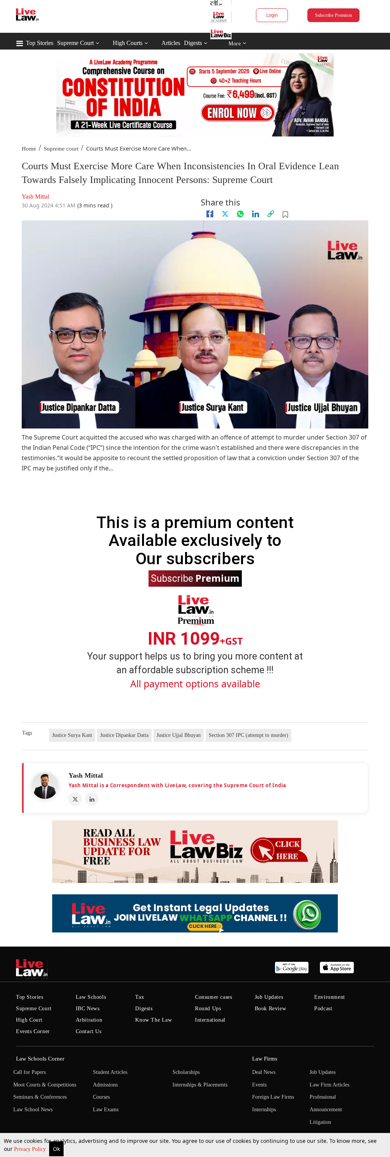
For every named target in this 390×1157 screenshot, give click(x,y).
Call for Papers (29, 1072)
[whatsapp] (240, 213)
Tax (139, 997)
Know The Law (153, 1020)
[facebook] (209, 213)
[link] (270, 213)
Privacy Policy (30, 1149)
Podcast (323, 1008)
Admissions (105, 1085)
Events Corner (33, 1031)
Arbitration (89, 1020)
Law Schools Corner (40, 1059)
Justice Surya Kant (72, 735)
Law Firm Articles (329, 1085)
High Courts (127, 43)
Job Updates (269, 997)
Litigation (320, 1122)
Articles (170, 43)
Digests (193, 43)
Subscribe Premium (333, 15)
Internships (264, 1109)
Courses (101, 1097)
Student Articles (110, 1072)
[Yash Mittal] (45, 785)
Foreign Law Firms (273, 1097)
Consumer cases (213, 997)
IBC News (88, 1008)
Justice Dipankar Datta (124, 735)
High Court (29, 1020)
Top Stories (39, 43)
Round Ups (208, 1008)
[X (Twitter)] (75, 799)
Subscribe (195, 577)
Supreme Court (75, 43)
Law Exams (105, 1109)
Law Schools (91, 997)
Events (259, 1085)
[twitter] (225, 213)
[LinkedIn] (91, 799)
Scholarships (186, 1072)
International (210, 1020)
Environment (329, 997)
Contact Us (89, 1031)
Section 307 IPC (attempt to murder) (248, 735)
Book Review (270, 1008)
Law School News (33, 1109)
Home (29, 149)
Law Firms (264, 1059)
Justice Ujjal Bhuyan (179, 735)
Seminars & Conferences (40, 1097)
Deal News (263, 1072)
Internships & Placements (200, 1085)
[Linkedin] (255, 213)
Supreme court (61, 149)
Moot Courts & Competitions (44, 1085)
